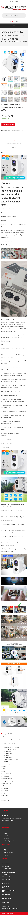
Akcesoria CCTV (7, 783)
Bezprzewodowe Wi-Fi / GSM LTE (17, 130)
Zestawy (5, 766)
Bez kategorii (6, 800)
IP (4, 745)
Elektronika (5, 790)
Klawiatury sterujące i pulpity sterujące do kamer (15, 739)
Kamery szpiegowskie (8, 764)
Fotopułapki (6, 755)
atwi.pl (11, 913)
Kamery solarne (7, 751)
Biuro (4, 785)
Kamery (8, 130)
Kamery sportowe (8, 757)
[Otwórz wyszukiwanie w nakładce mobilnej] (14, 15)
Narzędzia (5, 788)
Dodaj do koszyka (8, 124)
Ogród (4, 793)
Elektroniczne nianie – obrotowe (11, 759)
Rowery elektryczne (7, 778)
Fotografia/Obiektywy (8, 781)
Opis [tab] (14, 140)
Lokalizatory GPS (7, 773)
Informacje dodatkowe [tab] (14, 144)
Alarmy (4, 771)
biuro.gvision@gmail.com (10, 891)
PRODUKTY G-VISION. (8, 798)
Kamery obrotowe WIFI (11, 749)
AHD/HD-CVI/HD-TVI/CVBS (10, 743)
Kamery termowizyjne (8, 753)
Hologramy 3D (6, 776)
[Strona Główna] (1, 41)
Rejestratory (6, 769)
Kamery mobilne (7, 741)
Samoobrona (6, 795)
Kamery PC (6, 761)
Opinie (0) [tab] (14, 147)
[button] (14, 25)
